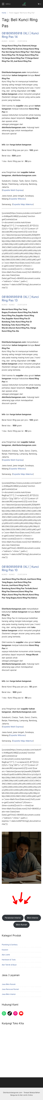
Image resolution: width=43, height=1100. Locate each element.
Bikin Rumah (21, 925)
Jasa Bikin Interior (9, 994)
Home (4, 13)
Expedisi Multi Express (13, 190)
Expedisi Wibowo (17, 199)
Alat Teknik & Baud (9, 965)
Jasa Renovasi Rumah (10, 989)
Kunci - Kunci (8, 41)
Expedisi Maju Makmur (23, 204)
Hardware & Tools (9, 960)
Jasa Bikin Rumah (9, 984)
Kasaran (5, 950)
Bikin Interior (32, 918)
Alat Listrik (6, 955)
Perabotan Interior (13, 918)
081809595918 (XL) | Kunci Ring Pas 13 (20, 298)
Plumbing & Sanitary (10, 945)
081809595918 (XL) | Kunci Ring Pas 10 (20, 568)
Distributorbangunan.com (12, 1092)
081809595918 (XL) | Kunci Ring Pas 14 (20, 35)
